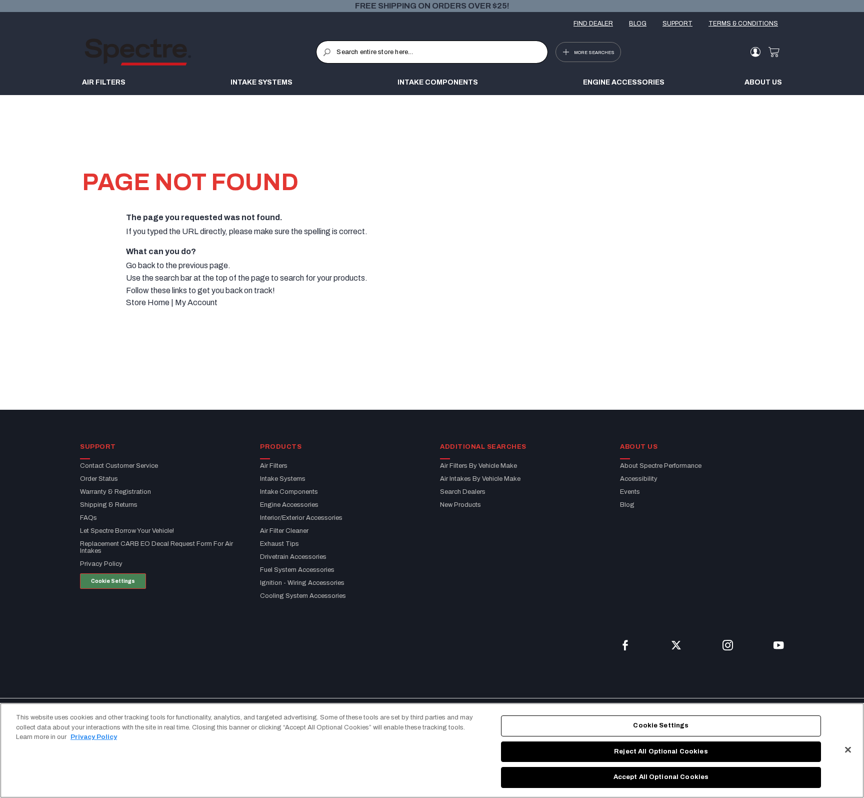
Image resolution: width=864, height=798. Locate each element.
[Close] (848, 750)
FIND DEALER (593, 23)
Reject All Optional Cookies (661, 751)
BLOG (637, 23)
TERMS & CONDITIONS (743, 23)
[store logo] (200, 52)
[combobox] (432, 52)
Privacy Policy (93, 736)
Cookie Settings (113, 581)
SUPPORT (677, 23)
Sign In (755, 52)
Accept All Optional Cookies (661, 776)
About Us (763, 82)
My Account (196, 302)
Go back (140, 265)
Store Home (148, 302)
